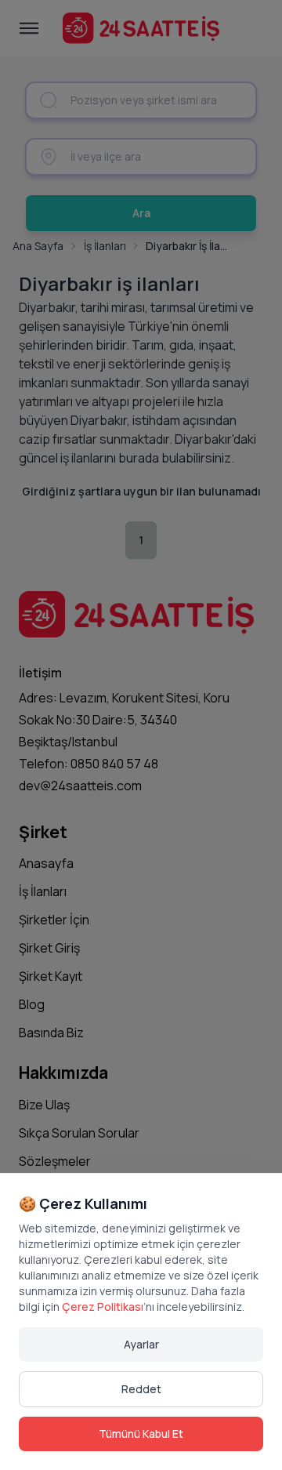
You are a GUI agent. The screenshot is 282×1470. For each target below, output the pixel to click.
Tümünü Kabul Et (141, 1433)
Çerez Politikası (102, 1306)
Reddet (141, 1388)
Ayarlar (141, 1344)
